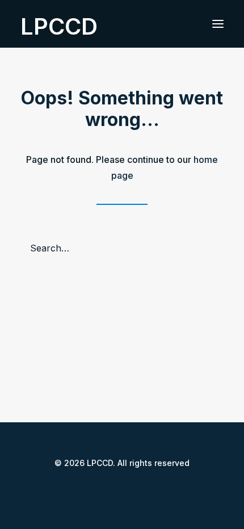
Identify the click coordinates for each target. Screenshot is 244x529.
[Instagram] (131, 488)
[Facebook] (95, 488)
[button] (218, 24)
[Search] (122, 248)
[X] (113, 488)
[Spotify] (149, 488)
